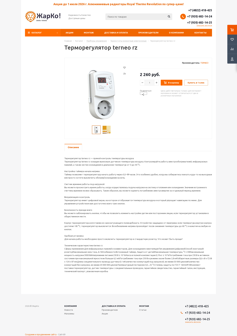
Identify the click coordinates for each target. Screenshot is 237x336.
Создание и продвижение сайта (40, 334)
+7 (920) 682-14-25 (199, 22)
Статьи (142, 310)
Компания (70, 306)
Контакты (200, 32)
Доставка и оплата (116, 32)
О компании (176, 32)
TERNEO (204, 63)
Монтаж (89, 32)
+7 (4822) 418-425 (200, 10)
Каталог (37, 32)
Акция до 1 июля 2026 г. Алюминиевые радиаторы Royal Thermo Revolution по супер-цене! (118, 4)
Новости (68, 310)
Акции (69, 32)
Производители (148, 32)
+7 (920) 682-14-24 (199, 16)
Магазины (69, 313)
